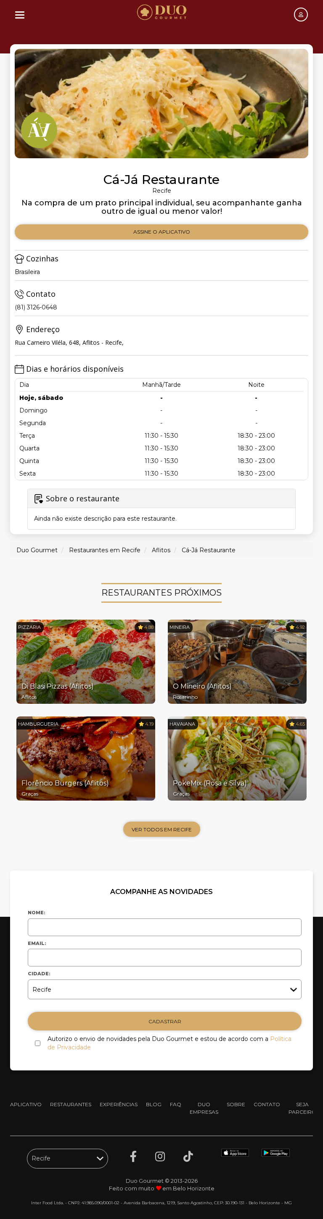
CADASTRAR (164, 1021)
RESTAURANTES (70, 1104)
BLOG (154, 1104)
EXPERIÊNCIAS (119, 1104)
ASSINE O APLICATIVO (161, 232)
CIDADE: (39, 974)
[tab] (161, 509)
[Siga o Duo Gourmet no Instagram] (160, 1156)
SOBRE (236, 1104)
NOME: (36, 913)
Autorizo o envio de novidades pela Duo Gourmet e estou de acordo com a (169, 1043)
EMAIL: (37, 943)
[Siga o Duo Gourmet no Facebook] (133, 1156)
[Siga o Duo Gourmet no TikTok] (188, 1156)
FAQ (175, 1104)
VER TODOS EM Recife (162, 829)
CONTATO (267, 1104)
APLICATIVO (26, 1104)
